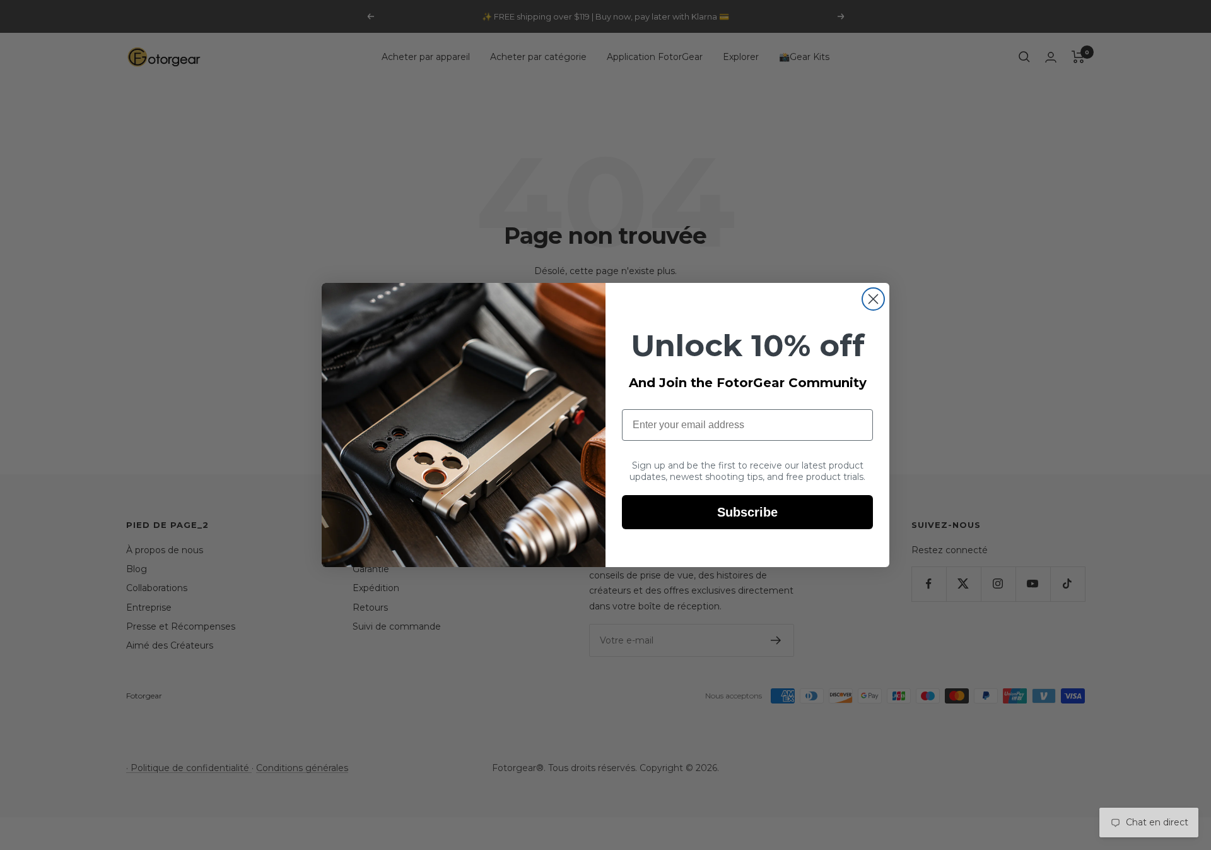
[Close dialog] (873, 299)
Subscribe (747, 512)
